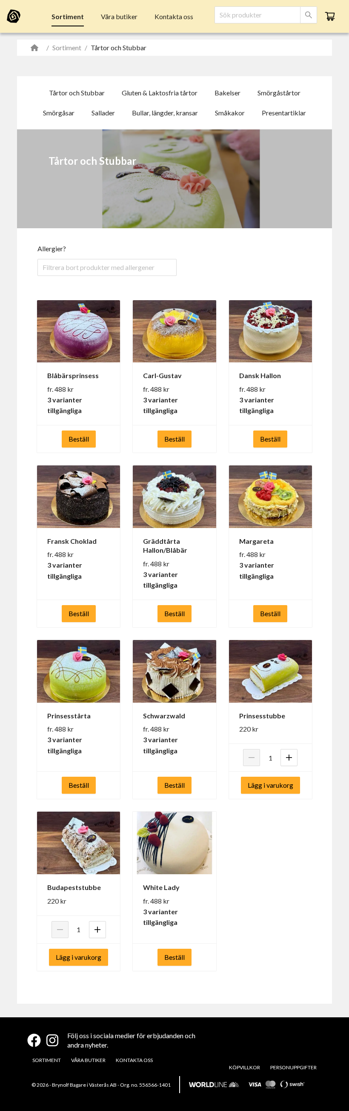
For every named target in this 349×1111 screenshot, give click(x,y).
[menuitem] (67, 16)
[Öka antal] (289, 757)
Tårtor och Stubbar (77, 93)
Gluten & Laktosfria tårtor (159, 93)
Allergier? (51, 248)
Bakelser (227, 93)
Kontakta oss (173, 16)
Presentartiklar (284, 113)
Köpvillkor (244, 1067)
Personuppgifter (293, 1067)
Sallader (103, 113)
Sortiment (67, 16)
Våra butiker (119, 16)
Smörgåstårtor (278, 93)
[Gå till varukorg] (330, 16)
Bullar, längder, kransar (165, 113)
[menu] (122, 16)
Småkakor (230, 113)
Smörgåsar (58, 113)
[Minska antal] (251, 757)
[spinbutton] (270, 757)
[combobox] (257, 14)
